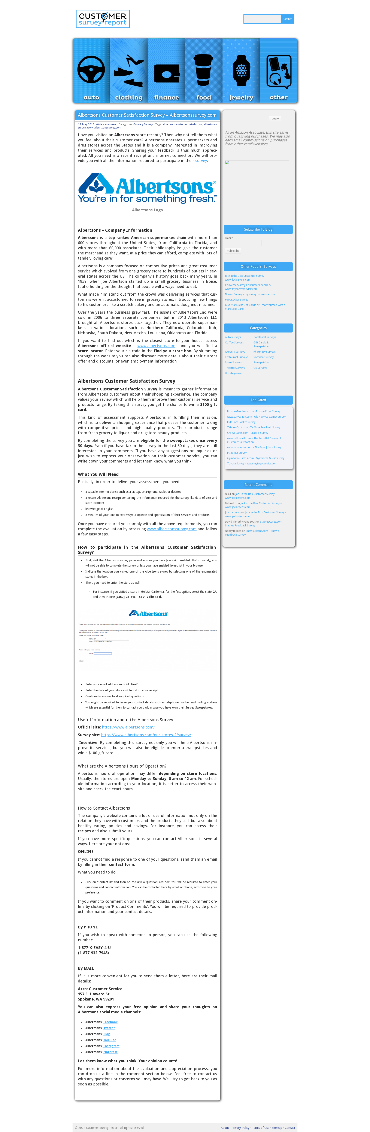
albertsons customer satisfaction (183, 124)
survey (200, 160)
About (225, 1127)
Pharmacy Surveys (265, 351)
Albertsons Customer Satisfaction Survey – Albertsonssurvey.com (147, 115)
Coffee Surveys (234, 342)
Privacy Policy (240, 1127)
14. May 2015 (86, 124)
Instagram (111, 1046)
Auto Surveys (233, 337)
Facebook (110, 1022)
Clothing (130, 72)
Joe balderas (233, 512)
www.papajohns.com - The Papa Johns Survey (254, 447)
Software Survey (264, 357)
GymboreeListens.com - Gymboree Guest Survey (255, 458)
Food (205, 72)
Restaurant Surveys (236, 357)
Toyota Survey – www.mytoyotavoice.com (252, 463)
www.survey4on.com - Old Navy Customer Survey (256, 416)
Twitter (109, 1028)
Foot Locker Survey (236, 299)
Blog (106, 1034)
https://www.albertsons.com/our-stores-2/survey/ (146, 735)
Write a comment (106, 124)
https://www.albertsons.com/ (128, 727)
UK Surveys (260, 367)
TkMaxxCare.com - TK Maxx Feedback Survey (253, 427)
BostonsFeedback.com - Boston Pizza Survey (253, 411)
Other (280, 72)
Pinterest (110, 1052)
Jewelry (242, 72)
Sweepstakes (262, 362)
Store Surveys (233, 362)
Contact (290, 1127)
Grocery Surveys (143, 124)
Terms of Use (260, 1127)
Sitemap (277, 1127)
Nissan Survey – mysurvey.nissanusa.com (250, 294)
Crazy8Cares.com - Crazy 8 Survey (247, 432)
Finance (168, 72)
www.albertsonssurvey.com (104, 127)
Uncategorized (234, 373)
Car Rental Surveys (265, 337)
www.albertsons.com (156, 345)
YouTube (109, 1040)
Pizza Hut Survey (237, 452)
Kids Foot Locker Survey (241, 422)
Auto (93, 72)
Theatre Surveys (235, 367)
